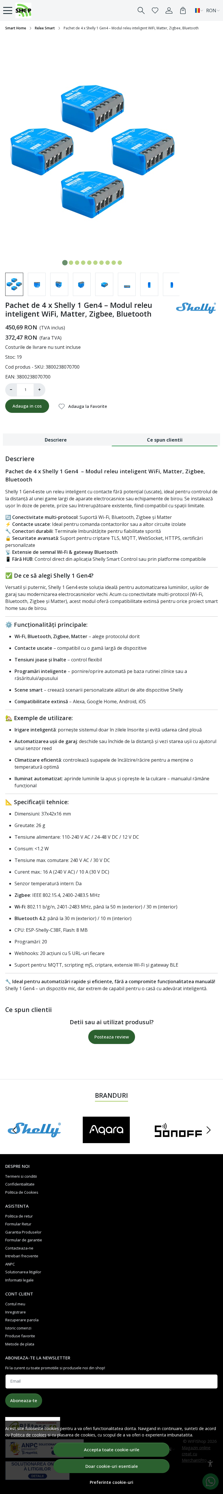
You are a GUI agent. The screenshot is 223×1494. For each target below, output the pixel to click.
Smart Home (15, 28)
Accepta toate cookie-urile (111, 1449)
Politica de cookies (28, 1435)
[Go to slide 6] (95, 262)
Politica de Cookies (21, 1192)
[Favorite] (155, 10)
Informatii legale (19, 1280)
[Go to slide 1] (65, 262)
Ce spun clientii (165, 440)
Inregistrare (15, 1312)
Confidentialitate (20, 1184)
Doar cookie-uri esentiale (111, 1466)
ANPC (10, 1264)
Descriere (56, 440)
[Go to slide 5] (89, 262)
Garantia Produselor (23, 1232)
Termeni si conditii (21, 1176)
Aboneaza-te (23, 1400)
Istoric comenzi (18, 1328)
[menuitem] (14, 284)
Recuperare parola (22, 1319)
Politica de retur (19, 1216)
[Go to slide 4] (83, 262)
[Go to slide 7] (101, 262)
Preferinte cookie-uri (111, 1482)
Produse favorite (20, 1335)
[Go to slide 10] (120, 262)
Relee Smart (45, 28)
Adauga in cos (27, 406)
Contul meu (15, 1303)
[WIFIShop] (34, 10)
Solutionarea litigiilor (23, 1272)
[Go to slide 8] (107, 262)
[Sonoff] (178, 1141)
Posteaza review (111, 1037)
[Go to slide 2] (71, 262)
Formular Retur (18, 1224)
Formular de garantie (23, 1240)
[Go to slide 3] (77, 262)
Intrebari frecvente (21, 1256)
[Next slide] (208, 1130)
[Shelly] (34, 1141)
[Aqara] (106, 1141)
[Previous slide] (14, 1130)
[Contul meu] (169, 10)
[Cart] (182, 10)
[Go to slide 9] (114, 262)
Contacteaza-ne (19, 1248)
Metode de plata (19, 1344)
